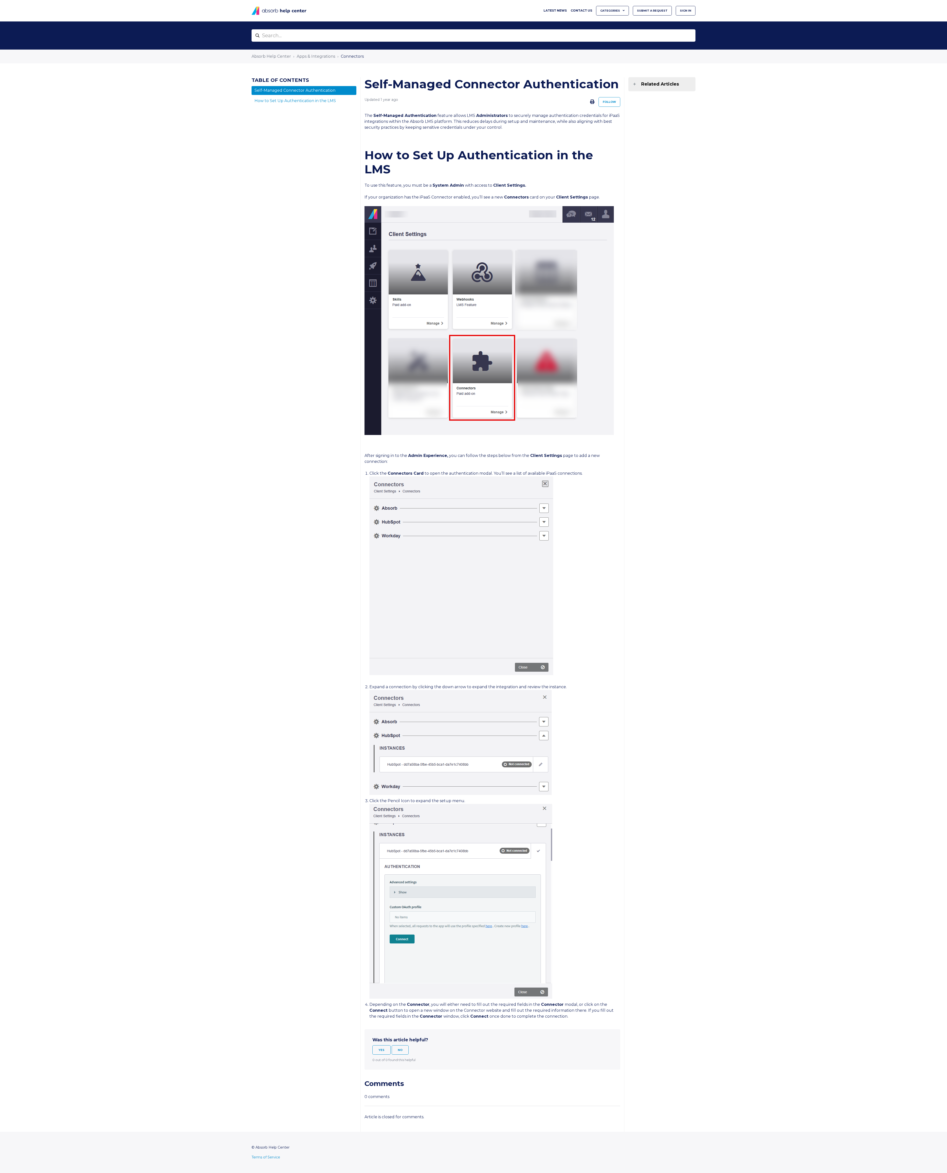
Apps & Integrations (316, 56)
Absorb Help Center (271, 56)
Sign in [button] (685, 10)
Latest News (555, 10)
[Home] (279, 10)
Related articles (660, 84)
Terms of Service (266, 1157)
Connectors (352, 56)
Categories (610, 10)
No (400, 1050)
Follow (609, 102)
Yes (381, 1050)
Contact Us (581, 10)
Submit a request (652, 10)
